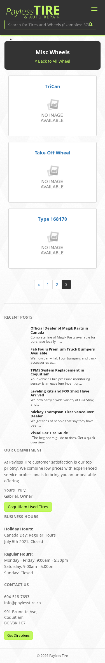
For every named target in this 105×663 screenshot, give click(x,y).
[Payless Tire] (32, 10)
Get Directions (18, 635)
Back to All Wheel (53, 61)
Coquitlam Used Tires (28, 506)
